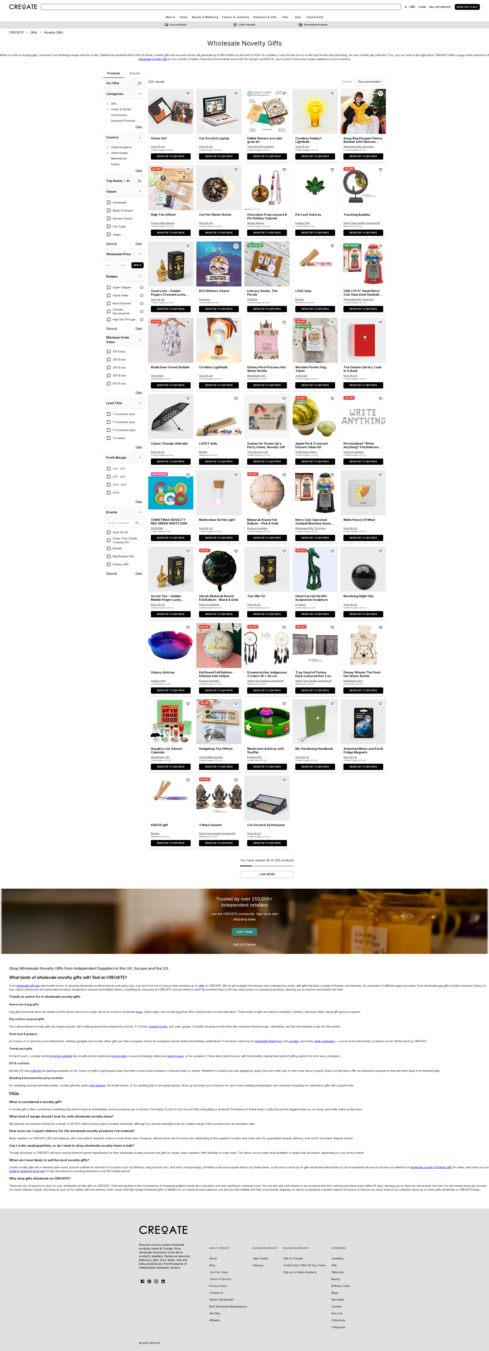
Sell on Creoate (244, 944)
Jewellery (337, 1258)
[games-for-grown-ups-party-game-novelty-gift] (267, 416)
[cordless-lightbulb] (218, 340)
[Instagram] (156, 1281)
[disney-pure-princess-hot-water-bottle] (267, 340)
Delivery (258, 1265)
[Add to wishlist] (188, 93)
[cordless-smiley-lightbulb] (315, 111)
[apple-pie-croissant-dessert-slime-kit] (315, 416)
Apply (137, 265)
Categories (338, 1327)
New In (170, 17)
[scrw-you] (170, 569)
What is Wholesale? (221, 1299)
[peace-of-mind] (363, 492)
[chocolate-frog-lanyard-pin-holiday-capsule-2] (267, 187)
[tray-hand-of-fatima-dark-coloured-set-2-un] (315, 645)
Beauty (335, 1279)
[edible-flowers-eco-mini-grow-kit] (267, 111)
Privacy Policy (218, 1285)
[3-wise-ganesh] (218, 798)
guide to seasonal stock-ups (27, 1171)
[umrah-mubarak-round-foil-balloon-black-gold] (218, 569)
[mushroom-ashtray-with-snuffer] (267, 721)
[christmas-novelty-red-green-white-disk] (170, 492)
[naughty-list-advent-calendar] (170, 721)
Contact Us (216, 1292)
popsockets (119, 1056)
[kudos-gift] (170, 798)
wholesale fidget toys (268, 1041)
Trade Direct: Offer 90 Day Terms (304, 1265)
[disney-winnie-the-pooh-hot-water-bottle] (363, 645)
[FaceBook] (142, 1281)
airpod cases (175, 1056)
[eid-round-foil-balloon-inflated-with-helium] (218, 645)
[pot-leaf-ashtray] (315, 187)
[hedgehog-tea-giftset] (218, 721)
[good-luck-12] (170, 263)
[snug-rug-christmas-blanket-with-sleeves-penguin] (363, 111)
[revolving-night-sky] (363, 569)
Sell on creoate (440, 6)
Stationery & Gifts (265, 17)
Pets (285, 17)
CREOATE (16, 32)
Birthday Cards (340, 1285)
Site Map (214, 1313)
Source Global (178, 24)
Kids (298, 17)
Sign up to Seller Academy (300, 1272)
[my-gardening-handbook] (315, 721)
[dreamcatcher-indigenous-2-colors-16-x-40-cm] (267, 645)
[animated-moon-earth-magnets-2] (363, 721)
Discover (337, 1313)
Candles (336, 1306)
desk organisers (324, 1041)
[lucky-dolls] (218, 416)
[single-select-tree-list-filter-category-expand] (140, 94)
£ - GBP (410, 6)
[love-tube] (315, 263)
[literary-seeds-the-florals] (267, 263)
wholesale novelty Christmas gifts (431, 1167)
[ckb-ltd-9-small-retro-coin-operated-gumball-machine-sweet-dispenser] (363, 263)
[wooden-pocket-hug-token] (315, 340)
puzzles (294, 1041)
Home (183, 17)
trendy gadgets (62, 1056)
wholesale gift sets (28, 985)
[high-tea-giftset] (170, 187)
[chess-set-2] (170, 111)
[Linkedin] (163, 1281)
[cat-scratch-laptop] (218, 111)
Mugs (334, 1292)
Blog (212, 1265)
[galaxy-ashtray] (170, 645)
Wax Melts (337, 1299)
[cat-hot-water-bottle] (218, 187)
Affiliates (214, 1320)
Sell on (293, 1258)
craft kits (35, 1070)
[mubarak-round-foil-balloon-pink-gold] (267, 492)
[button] (170, 111)
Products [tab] (113, 73)
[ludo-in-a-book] (363, 340)
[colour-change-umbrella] (170, 416)
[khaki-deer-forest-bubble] (170, 340)
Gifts (34, 32)
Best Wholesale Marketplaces (228, 1306)
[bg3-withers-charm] (218, 263)
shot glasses (97, 1085)
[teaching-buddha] (363, 187)
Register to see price (171, 156)
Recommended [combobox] (369, 82)
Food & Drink (314, 17)
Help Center (260, 1258)
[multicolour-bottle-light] (218, 492)
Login (422, 6)
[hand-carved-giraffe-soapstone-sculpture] (315, 569)
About (213, 1258)
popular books (158, 1026)
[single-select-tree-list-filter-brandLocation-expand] (140, 137)
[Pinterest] (149, 1281)
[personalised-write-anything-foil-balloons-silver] (363, 416)
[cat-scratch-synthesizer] (267, 798)
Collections (338, 1320)
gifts (201, 985)
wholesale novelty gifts (153, 59)
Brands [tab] (135, 73)
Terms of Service (220, 1279)
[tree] (124, 112)
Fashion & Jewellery (235, 17)
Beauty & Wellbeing (205, 17)
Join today (244, 932)
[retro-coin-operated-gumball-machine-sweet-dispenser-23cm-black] (315, 492)
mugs (139, 1011)
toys (179, 1011)
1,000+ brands (247, 24)
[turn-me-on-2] (267, 569)
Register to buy (467, 6)
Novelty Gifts (53, 32)
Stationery (337, 1272)
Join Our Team (218, 1272)
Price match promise (315, 24)
